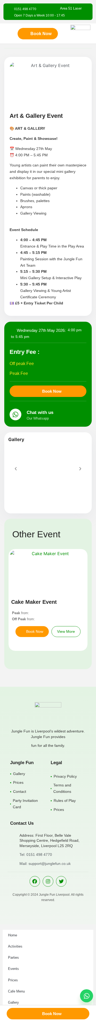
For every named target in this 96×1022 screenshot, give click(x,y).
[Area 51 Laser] (86, 8)
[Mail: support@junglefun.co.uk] (12, 863)
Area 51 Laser (71, 8)
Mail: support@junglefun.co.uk (45, 863)
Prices (18, 782)
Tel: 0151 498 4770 (35, 854)
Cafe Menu (16, 991)
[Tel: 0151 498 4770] (12, 854)
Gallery (19, 774)
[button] (16, 469)
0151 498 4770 (25, 9)
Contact (19, 791)
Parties (13, 958)
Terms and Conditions (62, 788)
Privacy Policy (65, 776)
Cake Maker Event (34, 602)
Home (12, 935)
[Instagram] (48, 881)
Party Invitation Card (25, 803)
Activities (15, 946)
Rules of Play (65, 800)
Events (13, 969)
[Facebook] (35, 881)
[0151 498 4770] (9, 9)
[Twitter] (61, 881)
